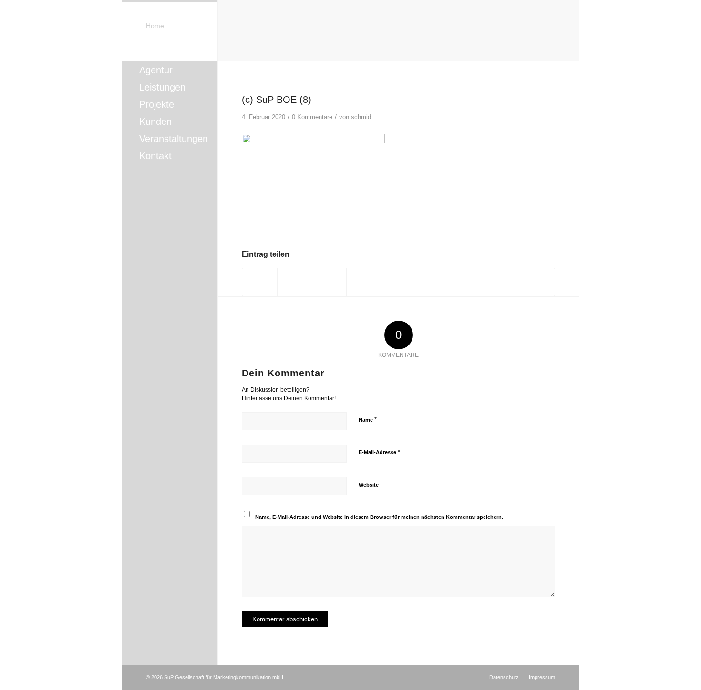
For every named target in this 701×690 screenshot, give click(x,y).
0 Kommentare (312, 117)
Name (368, 419)
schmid (361, 117)
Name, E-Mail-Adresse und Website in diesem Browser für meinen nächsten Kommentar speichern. (379, 517)
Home (155, 26)
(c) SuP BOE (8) (276, 99)
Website (369, 484)
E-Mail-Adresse (379, 452)
